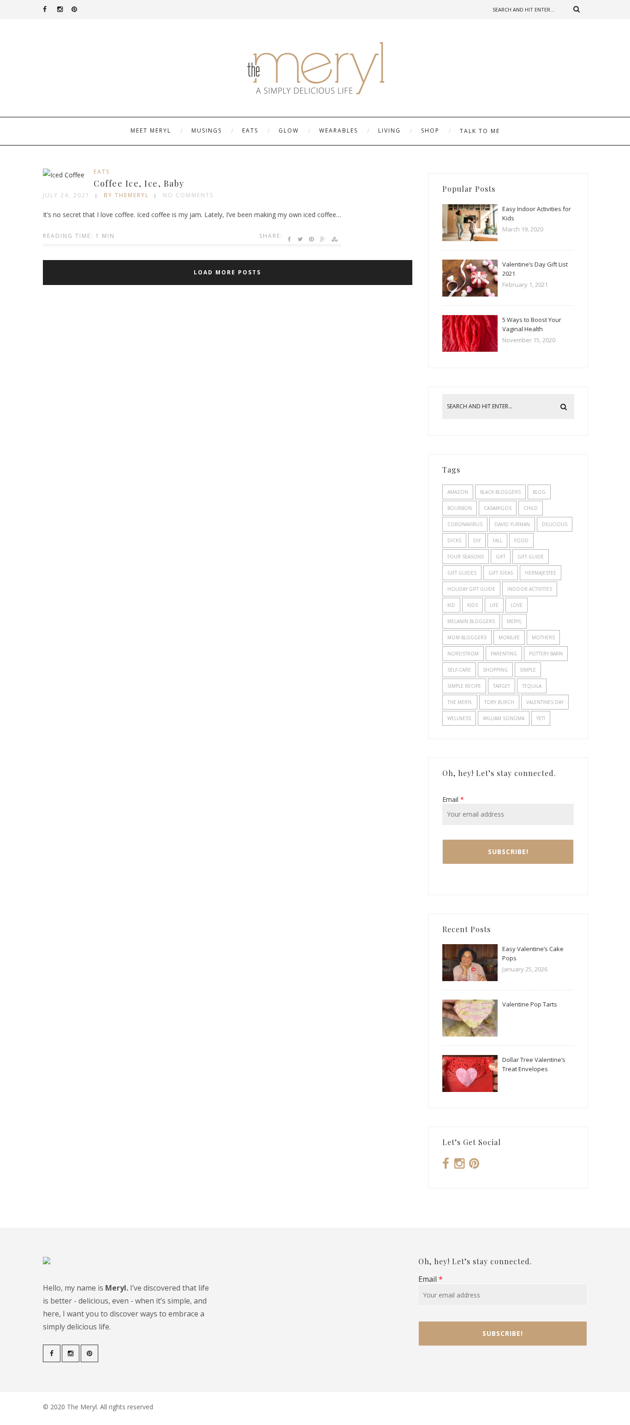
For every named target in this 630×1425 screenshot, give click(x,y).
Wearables (338, 130)
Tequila (531, 686)
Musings (206, 130)
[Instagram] (64, 9)
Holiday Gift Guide (471, 589)
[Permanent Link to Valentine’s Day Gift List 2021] (470, 294)
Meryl (514, 621)
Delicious (554, 524)
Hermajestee (540, 573)
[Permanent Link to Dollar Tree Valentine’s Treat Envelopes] (470, 1089)
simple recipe (464, 686)
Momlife (509, 637)
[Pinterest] (78, 9)
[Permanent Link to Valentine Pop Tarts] (470, 1034)
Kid (451, 605)
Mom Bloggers (467, 637)
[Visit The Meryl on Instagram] (459, 1165)
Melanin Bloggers (471, 621)
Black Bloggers (500, 492)
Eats (250, 130)
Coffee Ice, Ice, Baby (139, 183)
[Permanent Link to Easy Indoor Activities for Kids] (470, 238)
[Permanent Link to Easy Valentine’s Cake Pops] (470, 978)
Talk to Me (480, 131)
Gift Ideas (500, 573)
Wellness (459, 718)
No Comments (188, 195)
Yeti (540, 718)
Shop (430, 130)
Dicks (454, 540)
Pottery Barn (546, 653)
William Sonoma (503, 718)
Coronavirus (464, 524)
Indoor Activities (529, 589)
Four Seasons (465, 556)
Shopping (495, 670)
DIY (477, 540)
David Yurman (512, 524)
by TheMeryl (126, 195)
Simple (528, 670)
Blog (539, 492)
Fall (497, 540)
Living (389, 130)
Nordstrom (463, 653)
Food (521, 540)
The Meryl (459, 702)
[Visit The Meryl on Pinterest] (474, 1165)
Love (517, 605)
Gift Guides (461, 573)
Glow (289, 130)
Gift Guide (530, 556)
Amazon (457, 492)
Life (494, 605)
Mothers (543, 637)
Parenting (504, 653)
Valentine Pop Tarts (529, 1004)
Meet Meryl (151, 130)
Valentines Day (545, 702)
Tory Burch (499, 702)
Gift (500, 556)
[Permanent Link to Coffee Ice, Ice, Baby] (63, 174)
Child (530, 508)
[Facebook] (50, 9)
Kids (472, 605)
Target (501, 686)
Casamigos (497, 508)
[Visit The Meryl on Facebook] (445, 1165)
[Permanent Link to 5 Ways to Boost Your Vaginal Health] (470, 349)
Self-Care (459, 670)
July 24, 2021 (66, 195)
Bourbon (459, 508)
